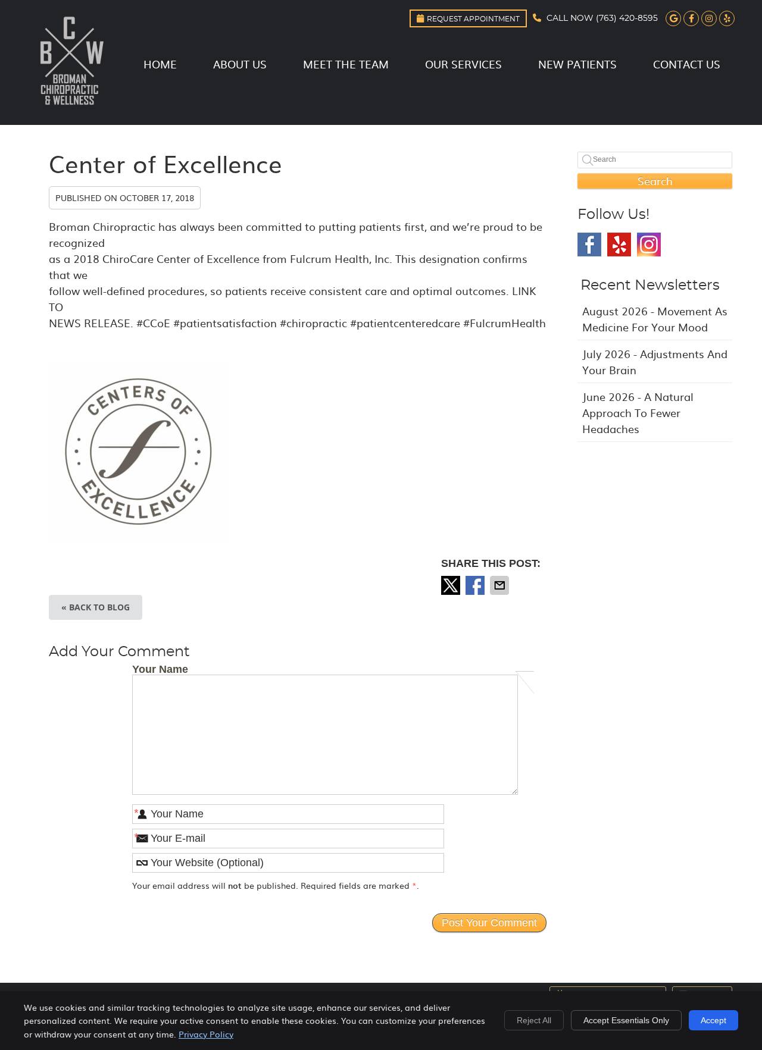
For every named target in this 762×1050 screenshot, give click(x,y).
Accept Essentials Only (626, 1020)
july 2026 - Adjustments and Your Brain (654, 362)
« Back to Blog (95, 607)
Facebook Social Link (589, 244)
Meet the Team (346, 64)
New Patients (577, 64)
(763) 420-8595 (627, 18)
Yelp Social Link (619, 244)
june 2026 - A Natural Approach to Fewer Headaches (638, 412)
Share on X (452, 585)
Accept (713, 1020)
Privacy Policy (206, 1034)
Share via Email (500, 585)
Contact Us (686, 64)
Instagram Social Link (649, 244)
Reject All (534, 1020)
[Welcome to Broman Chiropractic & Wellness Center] (71, 107)
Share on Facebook (476, 585)
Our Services (463, 64)
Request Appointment (473, 19)
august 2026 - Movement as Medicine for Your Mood (654, 319)
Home (160, 64)
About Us (240, 64)
